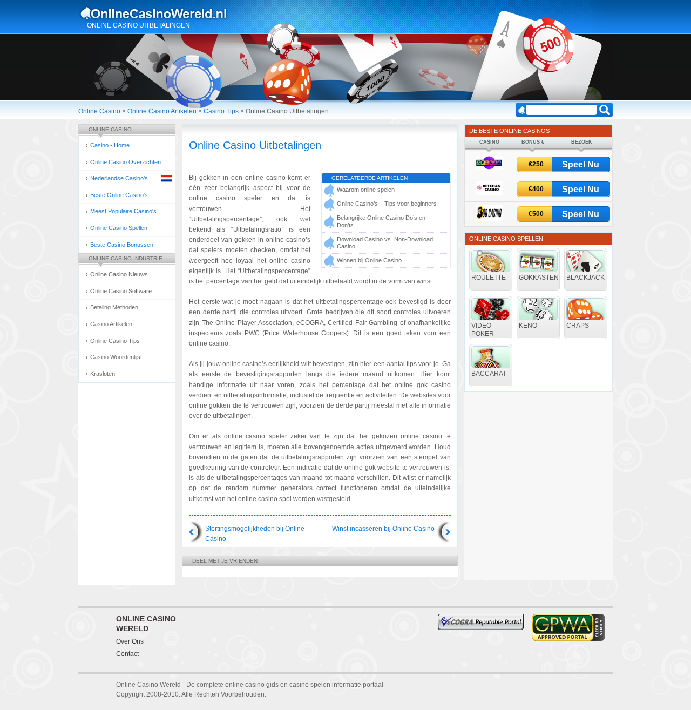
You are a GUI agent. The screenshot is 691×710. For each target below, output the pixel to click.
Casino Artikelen (111, 324)
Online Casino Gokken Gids (158, 13)
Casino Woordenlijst (116, 357)
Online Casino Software (121, 291)
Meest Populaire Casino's (123, 211)
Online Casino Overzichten (125, 162)
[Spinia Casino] (489, 168)
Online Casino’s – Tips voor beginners (387, 203)
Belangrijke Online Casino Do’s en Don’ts (381, 221)
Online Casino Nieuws (119, 274)
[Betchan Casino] (489, 193)
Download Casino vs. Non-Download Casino (385, 242)
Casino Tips (221, 111)
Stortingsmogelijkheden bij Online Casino (254, 534)
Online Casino (99, 111)
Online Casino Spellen (118, 228)
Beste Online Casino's (119, 195)
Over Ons (130, 641)
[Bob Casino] (489, 219)
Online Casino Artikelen (162, 111)
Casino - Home (110, 145)
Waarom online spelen (366, 189)
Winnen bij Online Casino (369, 260)
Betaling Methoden (114, 307)
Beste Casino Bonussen (121, 244)
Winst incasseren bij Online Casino (383, 528)
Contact (127, 654)
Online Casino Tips (115, 340)
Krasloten (102, 373)
